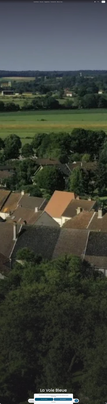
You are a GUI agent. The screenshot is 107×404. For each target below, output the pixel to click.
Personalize (53, 402)
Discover (41, 1)
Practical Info (53, 1)
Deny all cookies (44, 399)
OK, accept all (63, 399)
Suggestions (47, 1)
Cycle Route (36, 1)
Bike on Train (59, 1)
